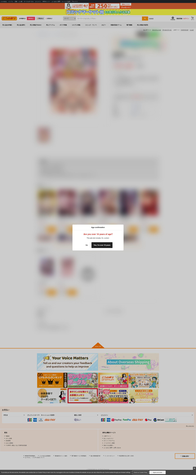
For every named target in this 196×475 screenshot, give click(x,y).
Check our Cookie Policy (140, 472)
